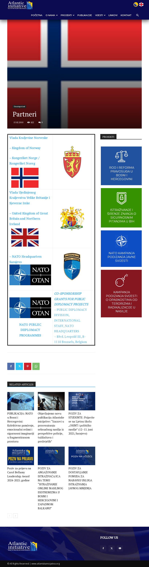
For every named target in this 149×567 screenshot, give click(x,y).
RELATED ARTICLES (21, 384)
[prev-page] (9, 515)
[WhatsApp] (36, 366)
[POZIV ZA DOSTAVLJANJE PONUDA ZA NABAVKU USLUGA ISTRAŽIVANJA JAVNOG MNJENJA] (82, 456)
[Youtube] (120, 548)
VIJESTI (99, 15)
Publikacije (84, 15)
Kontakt (126, 15)
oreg (32, 163)
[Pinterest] (27, 366)
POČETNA (36, 15)
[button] (137, 15)
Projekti (66, 15)
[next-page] (15, 515)
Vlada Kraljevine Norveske (28, 138)
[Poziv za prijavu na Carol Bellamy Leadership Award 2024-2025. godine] (20, 456)
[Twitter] (19, 366)
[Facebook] (11, 366)
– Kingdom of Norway (25, 148)
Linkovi (112, 15)
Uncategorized (19, 106)
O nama (50, 15)
